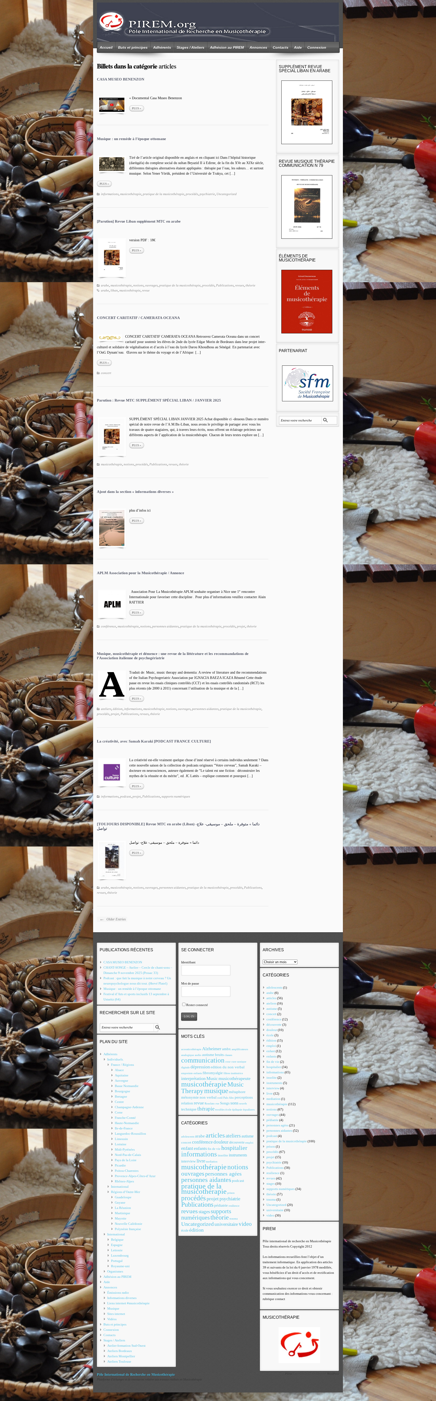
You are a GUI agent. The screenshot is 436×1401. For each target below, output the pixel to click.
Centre (119, 1102)
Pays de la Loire (126, 1160)
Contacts (280, 47)
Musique (113, 1308)
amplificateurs (240, 1049)
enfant (187, 1148)
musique (216, 1091)
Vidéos (112, 1319)
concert (106, 373)
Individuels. (115, 1059)
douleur (220, 1142)
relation (187, 1103)
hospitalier (234, 1148)
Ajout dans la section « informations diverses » (135, 492)
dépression (200, 1066)
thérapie (205, 1109)
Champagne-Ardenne (129, 1107)
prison (231, 1193)
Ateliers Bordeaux (119, 1351)
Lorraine (120, 1144)
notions (138, 285)
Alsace (119, 1070)
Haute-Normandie (127, 1123)
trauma (234, 1218)
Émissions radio (118, 1292)
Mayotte (120, 1218)
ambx (226, 1049)
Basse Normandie (127, 1086)
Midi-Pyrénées (125, 1149)
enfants (198, 1073)
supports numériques (175, 796)
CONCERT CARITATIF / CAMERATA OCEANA (138, 318)
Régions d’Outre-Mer (125, 1192)
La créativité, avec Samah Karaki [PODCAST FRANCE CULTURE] (154, 741)
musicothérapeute (235, 1078)
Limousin (121, 1139)
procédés (192, 194)
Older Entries (112, 919)
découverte (236, 1142)
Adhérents (162, 47)
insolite (223, 1155)
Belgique (117, 1239)
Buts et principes (133, 47)
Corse (119, 1112)
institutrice (237, 1073)
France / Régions (122, 1065)
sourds (243, 1103)
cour (228, 1061)
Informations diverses (122, 1298)
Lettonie (117, 1250)
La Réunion (123, 1208)
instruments (238, 1155)
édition (118, 709)
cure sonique (238, 1061)
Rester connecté (197, 1005)
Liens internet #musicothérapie (128, 1303)
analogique (187, 1055)
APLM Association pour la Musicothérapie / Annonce (140, 573)
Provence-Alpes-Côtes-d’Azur (135, 1176)
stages (204, 1211)
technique (189, 1109)
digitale (185, 1067)
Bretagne (121, 1096)
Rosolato (210, 1103)
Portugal (117, 1261)
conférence (108, 626)
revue (146, 290)
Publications (225, 285)
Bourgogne (122, 1091)
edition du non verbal (227, 1067)
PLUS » (136, 108)
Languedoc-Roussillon (130, 1133)
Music (212, 1078)
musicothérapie (130, 194)
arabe (105, 285)
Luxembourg (120, 1255)
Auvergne (121, 1080)
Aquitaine (121, 1075)
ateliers (106, 709)
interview (188, 1161)
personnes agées (223, 1174)
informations (110, 194)
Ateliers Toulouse (119, 1361)
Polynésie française (128, 1229)
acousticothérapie (191, 1049)
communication (203, 1060)
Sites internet (116, 1314)
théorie (250, 285)
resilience (234, 1205)
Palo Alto (228, 1097)
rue (217, 1103)
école (228, 1109)
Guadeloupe (123, 1197)
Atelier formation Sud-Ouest (126, 1345)
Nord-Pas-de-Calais (128, 1155)
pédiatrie (221, 1205)
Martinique (122, 1213)
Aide (298, 47)
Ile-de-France (124, 1128)
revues (239, 285)
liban (114, 290)
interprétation (193, 1078)
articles (215, 1135)
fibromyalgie (213, 1073)
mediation (211, 1161)
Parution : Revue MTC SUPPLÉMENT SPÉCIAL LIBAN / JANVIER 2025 (159, 400)
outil (220, 1097)
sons (234, 1102)
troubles (220, 1109)
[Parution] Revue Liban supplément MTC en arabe (139, 221)
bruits (219, 1054)
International (120, 1186)
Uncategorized (226, 194)
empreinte (187, 1073)
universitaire (226, 1224)
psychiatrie (207, 194)
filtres (227, 1073)
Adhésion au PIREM (227, 47)
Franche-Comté (125, 1118)
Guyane (120, 1202)
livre (201, 1161)
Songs (225, 1103)
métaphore (237, 1092)
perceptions (244, 1097)
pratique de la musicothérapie (163, 194)
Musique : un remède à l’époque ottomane (131, 139)
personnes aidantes (165, 626)
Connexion (316, 47)
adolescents (187, 1136)
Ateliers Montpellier (121, 1356)
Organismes (115, 1271)
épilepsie (237, 1109)
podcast (125, 796)
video (245, 1224)
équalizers (249, 1109)
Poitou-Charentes (127, 1171)
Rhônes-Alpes (124, 1181)
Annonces (258, 47)
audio (198, 1055)
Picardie (120, 1165)
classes (228, 1055)
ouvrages (151, 285)
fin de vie (214, 1149)
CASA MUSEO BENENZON (120, 79)
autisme (208, 1054)
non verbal (208, 1097)
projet (241, 626)
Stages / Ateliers (190, 47)
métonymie (190, 1097)
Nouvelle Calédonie (128, 1224)
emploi (249, 1142)
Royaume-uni (120, 1266)
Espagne (117, 1245)
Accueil (106, 47)
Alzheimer (211, 1048)
